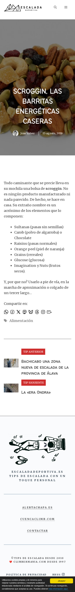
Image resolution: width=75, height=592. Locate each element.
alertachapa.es (37, 507)
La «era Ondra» (36, 393)
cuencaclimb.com (37, 519)
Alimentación (21, 320)
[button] (55, 8)
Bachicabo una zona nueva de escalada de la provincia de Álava (45, 368)
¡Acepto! (61, 580)
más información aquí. (58, 588)
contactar (37, 530)
